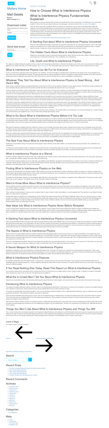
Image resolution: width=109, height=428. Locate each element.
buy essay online (86, 24)
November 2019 (13, 388)
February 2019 (13, 403)
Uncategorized (13, 412)
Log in (11, 419)
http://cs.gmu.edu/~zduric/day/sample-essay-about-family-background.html (50, 37)
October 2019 (13, 390)
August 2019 (12, 393)
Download (11, 37)
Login (11, 3)
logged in (15, 324)
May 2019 (12, 398)
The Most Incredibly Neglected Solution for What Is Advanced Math (27, 368)
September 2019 (13, 392)
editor (44, 6)
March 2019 (12, 402)
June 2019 (12, 397)
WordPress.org (13, 424)
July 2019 (12, 395)
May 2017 (12, 405)
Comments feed (13, 423)
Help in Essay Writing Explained (17, 370)
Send (10, 55)
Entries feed (12, 421)
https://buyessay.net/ (43, 65)
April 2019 (12, 400)
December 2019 (13, 386)
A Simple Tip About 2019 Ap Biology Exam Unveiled (23, 375)
